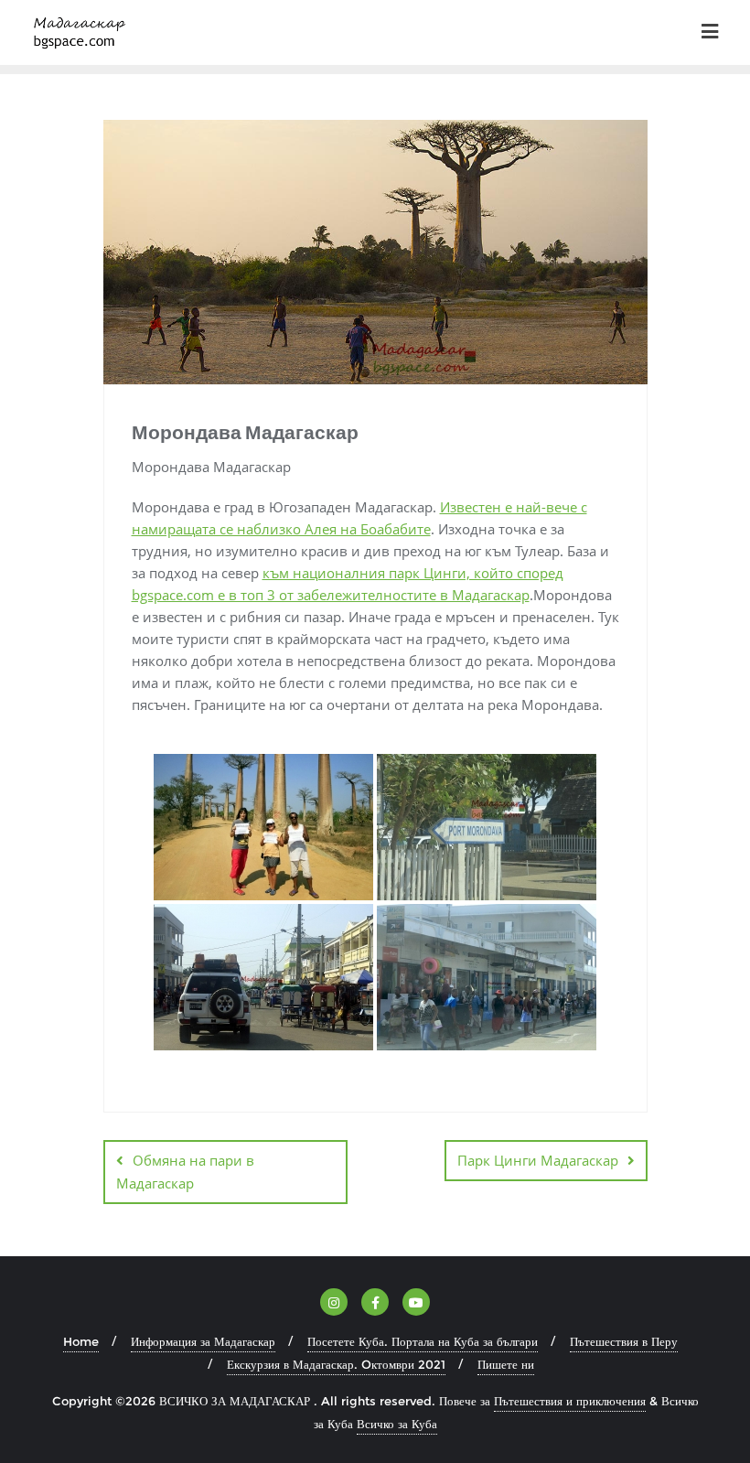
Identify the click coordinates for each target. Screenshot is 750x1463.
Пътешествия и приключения (570, 1400)
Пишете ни (505, 1364)
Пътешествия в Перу (624, 1341)
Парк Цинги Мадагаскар (537, 1160)
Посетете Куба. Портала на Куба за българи (422, 1341)
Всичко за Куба (397, 1423)
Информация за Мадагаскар (203, 1341)
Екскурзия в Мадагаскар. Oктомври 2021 (336, 1364)
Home (81, 1341)
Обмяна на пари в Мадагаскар (185, 1171)
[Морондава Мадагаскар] (263, 827)
